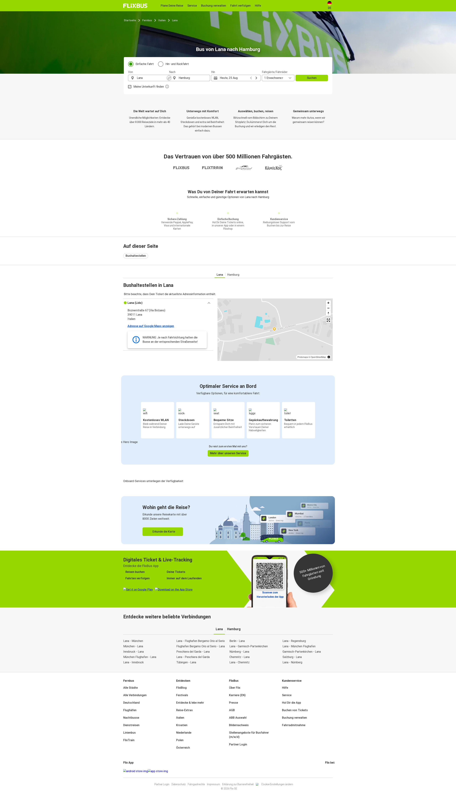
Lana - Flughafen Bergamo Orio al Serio (200, 641)
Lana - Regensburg (294, 641)
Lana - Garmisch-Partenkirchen (248, 646)
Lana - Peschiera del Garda (193, 657)
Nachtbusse (131, 717)
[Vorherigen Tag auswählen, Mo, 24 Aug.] (251, 78)
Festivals (182, 695)
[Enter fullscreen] (328, 320)
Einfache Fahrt (145, 64)
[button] (168, 303)
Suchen (312, 78)
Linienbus (129, 732)
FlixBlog (181, 687)
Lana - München (133, 641)
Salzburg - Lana (292, 657)
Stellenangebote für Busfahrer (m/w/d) (249, 735)
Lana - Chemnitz (239, 662)
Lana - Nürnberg (292, 662)
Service (286, 695)
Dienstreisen (131, 725)
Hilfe (285, 687)
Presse (233, 702)
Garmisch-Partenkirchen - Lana (302, 651)
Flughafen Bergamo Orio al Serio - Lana (200, 646)
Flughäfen (129, 710)
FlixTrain (128, 740)
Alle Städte (130, 687)
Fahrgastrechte (196, 784)
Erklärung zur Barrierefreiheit (238, 784)
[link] (228, 520)
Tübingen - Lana (186, 662)
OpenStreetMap (318, 356)
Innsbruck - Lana (133, 651)
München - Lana (133, 646)
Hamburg (233, 274)
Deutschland (131, 702)
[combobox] (152, 78)
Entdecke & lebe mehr (190, 702)
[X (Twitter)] (329, 771)
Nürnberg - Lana (239, 651)
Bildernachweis (239, 725)
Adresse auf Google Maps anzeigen (151, 326)
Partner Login (238, 744)
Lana (175, 20)
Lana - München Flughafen (299, 646)
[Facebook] (325, 771)
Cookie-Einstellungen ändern (277, 784)
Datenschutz (179, 784)
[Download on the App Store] (158, 771)
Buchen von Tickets (295, 710)
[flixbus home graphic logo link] (135, 5)
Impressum (213, 784)
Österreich (183, 747)
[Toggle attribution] (329, 357)
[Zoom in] (328, 302)
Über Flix (234, 687)
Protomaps (302, 356)
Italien (162, 20)
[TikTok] (330, 771)
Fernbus (147, 20)
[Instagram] (326, 771)
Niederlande (183, 732)
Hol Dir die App (291, 702)
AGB (232, 710)
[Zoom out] (328, 308)
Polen (179, 740)
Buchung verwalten (294, 717)
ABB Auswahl (238, 717)
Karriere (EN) (237, 695)
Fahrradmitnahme (293, 725)
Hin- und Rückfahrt (177, 64)
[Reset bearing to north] (328, 313)
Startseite (130, 20)
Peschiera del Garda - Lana (193, 651)
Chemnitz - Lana (239, 657)
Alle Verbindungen (135, 695)
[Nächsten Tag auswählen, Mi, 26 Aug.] (256, 78)
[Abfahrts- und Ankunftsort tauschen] (169, 77)
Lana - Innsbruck (133, 662)
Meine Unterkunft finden (148, 86)
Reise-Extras (184, 710)
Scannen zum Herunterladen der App (270, 594)
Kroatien (181, 725)
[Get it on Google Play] (135, 771)
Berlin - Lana (237, 641)
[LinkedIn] (328, 771)
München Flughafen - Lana (139, 657)
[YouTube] (327, 771)
